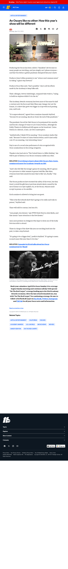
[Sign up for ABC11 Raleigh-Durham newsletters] (17, 446)
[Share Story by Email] (53, 28)
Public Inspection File (18, 454)
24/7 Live (16, 7)
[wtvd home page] (6, 420)
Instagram (53, 298)
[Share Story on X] (40, 28)
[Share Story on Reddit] (44, 28)
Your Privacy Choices (16, 452)
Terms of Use (52, 452)
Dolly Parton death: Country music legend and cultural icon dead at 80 (33, 2)
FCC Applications (29, 454)
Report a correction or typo (16, 308)
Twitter (45, 298)
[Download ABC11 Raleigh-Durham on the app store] (51, 446)
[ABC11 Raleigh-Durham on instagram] (13, 446)
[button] (4, 7)
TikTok (19, 301)
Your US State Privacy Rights (41, 452)
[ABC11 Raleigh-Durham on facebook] (4, 446)
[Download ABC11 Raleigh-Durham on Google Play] (60, 446)
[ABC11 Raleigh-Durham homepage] (8, 7)
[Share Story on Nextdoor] (48, 28)
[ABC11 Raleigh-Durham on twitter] (9, 446)
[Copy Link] (57, 28)
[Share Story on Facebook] (36, 28)
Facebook (38, 298)
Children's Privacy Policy (27, 452)
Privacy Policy (6, 452)
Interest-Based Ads (7, 454)
